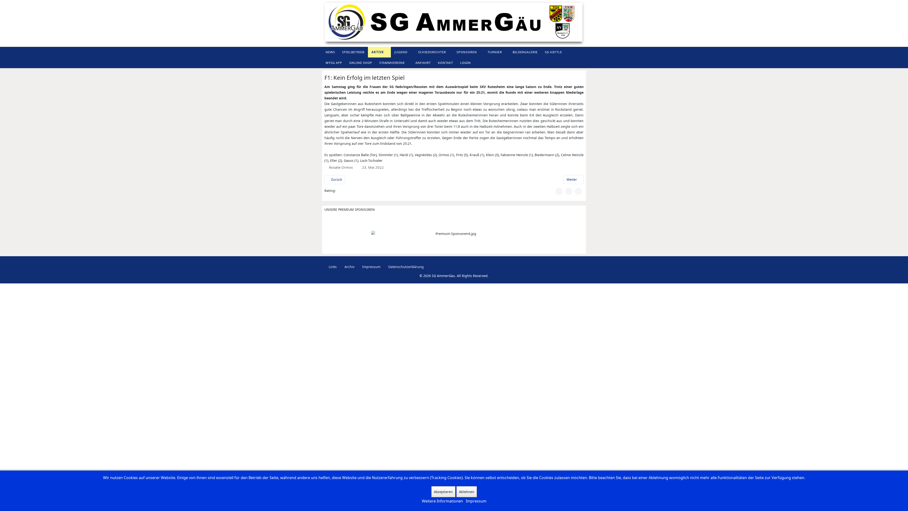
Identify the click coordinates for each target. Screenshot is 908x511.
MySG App (334, 63)
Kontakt (445, 63)
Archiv (349, 266)
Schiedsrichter (432, 52)
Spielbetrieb (353, 52)
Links (332, 266)
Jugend (400, 52)
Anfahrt (423, 63)
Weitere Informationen (442, 501)
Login (465, 63)
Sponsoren (467, 52)
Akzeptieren (443, 491)
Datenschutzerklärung (405, 266)
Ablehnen (466, 491)
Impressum (370, 266)
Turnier (495, 52)
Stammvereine (392, 63)
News (330, 52)
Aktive (377, 52)
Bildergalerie (525, 52)
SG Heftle (553, 52)
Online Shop (360, 63)
